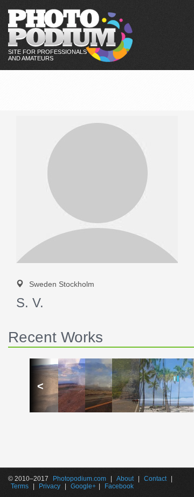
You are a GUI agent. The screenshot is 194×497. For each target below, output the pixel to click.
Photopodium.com (79, 478)
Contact (155, 478)
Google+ (83, 486)
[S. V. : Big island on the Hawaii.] (151, 385)
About (125, 478)
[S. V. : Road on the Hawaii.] (97, 385)
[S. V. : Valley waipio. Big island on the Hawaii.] (124, 385)
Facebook (119, 486)
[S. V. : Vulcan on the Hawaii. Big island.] (70, 385)
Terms (20, 486)
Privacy (49, 486)
